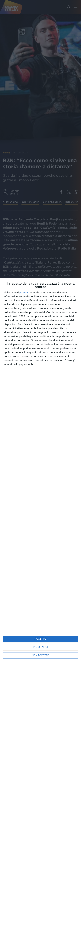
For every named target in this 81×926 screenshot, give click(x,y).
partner (23, 292)
